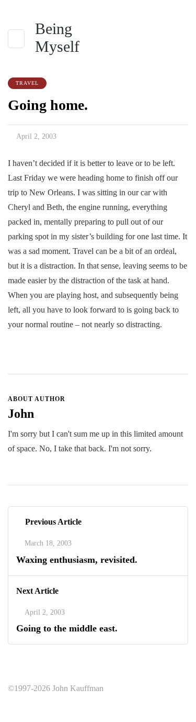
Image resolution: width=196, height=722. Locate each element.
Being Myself (57, 37)
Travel (27, 83)
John (21, 413)
